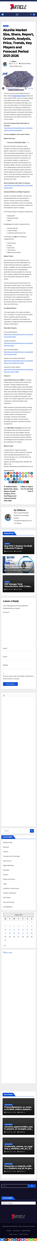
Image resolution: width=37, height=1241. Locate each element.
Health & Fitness (13, 1234)
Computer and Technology (11, 856)
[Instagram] (28, 473)
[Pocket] (31, 476)
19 (14, 933)
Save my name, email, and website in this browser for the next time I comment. (18, 677)
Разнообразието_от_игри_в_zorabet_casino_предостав (18, 1109)
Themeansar (32, 1226)
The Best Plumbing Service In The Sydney (23, 522)
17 (5, 933)
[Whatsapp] (26, 473)
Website (5, 665)
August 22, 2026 (11, 1112)
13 (18, 929)
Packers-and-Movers (9, 893)
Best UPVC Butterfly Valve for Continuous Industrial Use (17, 567)
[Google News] (17, 479)
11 (9, 929)
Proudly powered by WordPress (10, 1226)
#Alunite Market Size (15, 66)
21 (23, 933)
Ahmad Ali (22, 1112)
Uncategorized (7, 907)
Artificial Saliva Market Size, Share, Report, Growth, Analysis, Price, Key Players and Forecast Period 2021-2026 (11, 494)
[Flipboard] (5, 476)
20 (18, 933)
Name (5, 648)
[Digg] (8, 479)
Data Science (7, 861)
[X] (8, 473)
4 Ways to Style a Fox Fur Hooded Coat (26, 489)
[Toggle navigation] (17, 14)
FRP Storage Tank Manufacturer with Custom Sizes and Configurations (18, 586)
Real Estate (6, 897)
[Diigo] (26, 476)
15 (27, 929)
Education (6, 870)
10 (5, 929)
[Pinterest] (17, 473)
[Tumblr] (17, 476)
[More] (20, 479)
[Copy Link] (8, 476)
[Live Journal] (11, 479)
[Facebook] (5, 473)
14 (23, 929)
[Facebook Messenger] (20, 476)
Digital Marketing (8, 865)
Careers (5, 851)
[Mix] (23, 473)
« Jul (4, 945)
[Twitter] (5, 479)
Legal (5, 884)
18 (9, 933)
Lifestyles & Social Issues (11, 888)
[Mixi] (28, 476)
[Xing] (31, 473)
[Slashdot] (14, 479)
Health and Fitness (9, 879)
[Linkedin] (14, 473)
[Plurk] (23, 476)
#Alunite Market (26, 63)
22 (27, 933)
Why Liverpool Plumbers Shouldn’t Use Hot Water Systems (21, 515)
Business (6, 25)
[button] (31, 14)
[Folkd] (14, 476)
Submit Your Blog (23, 1234)
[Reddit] (11, 473)
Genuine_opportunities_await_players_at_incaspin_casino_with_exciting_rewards (18, 1128)
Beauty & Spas (7, 842)
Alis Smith (18, 551)
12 (14, 929)
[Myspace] (11, 476)
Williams (13, 61)
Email (5, 656)
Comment (6, 612)
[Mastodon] (20, 473)
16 (31, 929)
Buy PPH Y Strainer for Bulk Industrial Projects (18, 547)
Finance (5, 874)
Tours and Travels (8, 902)
